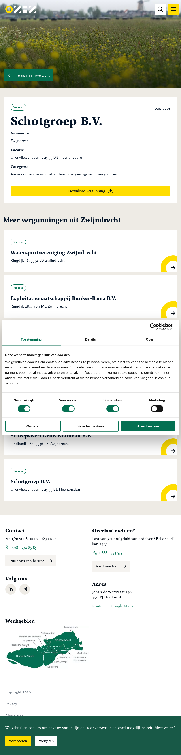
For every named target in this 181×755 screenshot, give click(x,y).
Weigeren (33, 426)
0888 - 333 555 (110, 553)
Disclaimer (14, 716)
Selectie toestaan (90, 426)
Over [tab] (149, 339)
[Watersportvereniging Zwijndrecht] (90, 251)
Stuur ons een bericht (26, 561)
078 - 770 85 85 (24, 547)
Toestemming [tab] (31, 339)
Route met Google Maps (112, 606)
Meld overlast (107, 566)
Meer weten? (165, 728)
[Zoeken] (160, 9)
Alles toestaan (148, 426)
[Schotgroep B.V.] (90, 480)
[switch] (68, 408)
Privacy (11, 704)
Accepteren (18, 741)
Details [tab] (90, 339)
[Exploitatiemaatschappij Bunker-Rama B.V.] (90, 296)
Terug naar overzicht (32, 75)
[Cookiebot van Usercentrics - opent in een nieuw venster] (156, 326)
